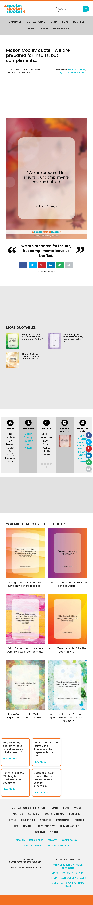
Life (16, 826)
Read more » (10, 758)
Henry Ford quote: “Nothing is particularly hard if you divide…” (14, 777)
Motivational (35, 22)
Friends (79, 820)
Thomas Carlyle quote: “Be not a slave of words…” (68, 584)
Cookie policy (69, 840)
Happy (44, 28)
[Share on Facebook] (23, 265)
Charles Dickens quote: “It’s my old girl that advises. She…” (33, 356)
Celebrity (29, 28)
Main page (15, 22)
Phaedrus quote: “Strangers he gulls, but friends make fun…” (73, 338)
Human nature (69, 826)
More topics (61, 28)
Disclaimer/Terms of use (29, 840)
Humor (54, 808)
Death (27, 826)
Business (79, 22)
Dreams (40, 832)
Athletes (45, 820)
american (82, 442)
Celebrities (28, 820)
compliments (85, 445)
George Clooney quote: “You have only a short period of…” (25, 584)
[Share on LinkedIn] (51, 265)
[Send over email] (60, 265)
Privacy (52, 840)
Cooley (82, 448)
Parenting (63, 820)
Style (12, 820)
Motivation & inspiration (28, 808)
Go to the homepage (58, 845)
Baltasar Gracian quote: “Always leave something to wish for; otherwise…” (45, 779)
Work (78, 808)
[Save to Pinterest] (42, 265)
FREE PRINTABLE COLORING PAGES (68, 877)
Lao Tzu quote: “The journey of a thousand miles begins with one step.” (46, 749)
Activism (34, 814)
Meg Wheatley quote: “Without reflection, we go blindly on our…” (13, 747)
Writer (83, 461)
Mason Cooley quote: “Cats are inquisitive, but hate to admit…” (25, 716)
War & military (54, 814)
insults (82, 452)
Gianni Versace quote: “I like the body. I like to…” (67, 650)
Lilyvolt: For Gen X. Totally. (68, 872)
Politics (17, 814)
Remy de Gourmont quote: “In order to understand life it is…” (32, 336)
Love (65, 22)
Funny (54, 22)
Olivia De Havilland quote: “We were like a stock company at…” (25, 650)
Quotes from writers (73, 72)
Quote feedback (33, 845)
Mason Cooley (76, 69)
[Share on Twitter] (33, 265)
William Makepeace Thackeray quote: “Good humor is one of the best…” (68, 717)
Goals (54, 832)
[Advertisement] (46, 97)
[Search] (86, 9)
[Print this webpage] (69, 265)
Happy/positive (45, 826)
